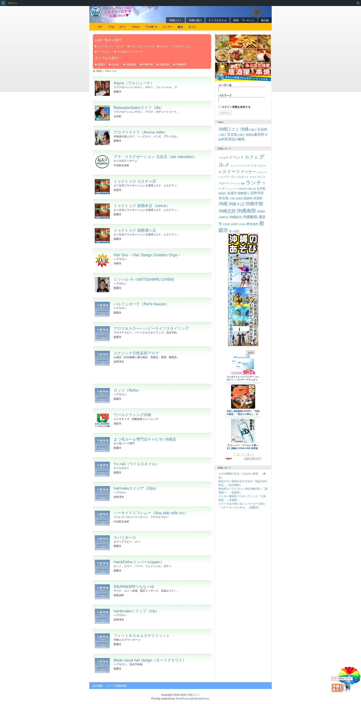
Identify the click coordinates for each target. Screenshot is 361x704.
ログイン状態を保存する (236, 107)
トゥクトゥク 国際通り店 (135, 230)
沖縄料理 (223, 217)
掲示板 (265, 20)
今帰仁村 (251, 188)
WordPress (182, 698)
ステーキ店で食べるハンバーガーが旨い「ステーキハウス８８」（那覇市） (242, 505)
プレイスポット (240, 176)
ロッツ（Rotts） (127, 390)
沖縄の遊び (195, 20)
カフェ (251, 157)
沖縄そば (236, 203)
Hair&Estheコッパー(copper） (139, 561)
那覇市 (101, 64)
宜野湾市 (257, 192)
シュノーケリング (240, 165)
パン (226, 176)
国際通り (243, 193)
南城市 (222, 193)
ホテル (253, 176)
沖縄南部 (131, 64)
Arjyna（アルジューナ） (134, 82)
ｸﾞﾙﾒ (111, 27)
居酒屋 (239, 198)
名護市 (232, 193)
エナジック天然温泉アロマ (136, 352)
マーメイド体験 (238, 183)
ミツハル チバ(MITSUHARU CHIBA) (144, 279)
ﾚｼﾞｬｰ (123, 27)
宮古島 (223, 197)
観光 (180, 27)
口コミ (192, 27)
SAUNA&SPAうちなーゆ (134, 586)
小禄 (232, 198)
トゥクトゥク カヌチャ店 (135, 181)
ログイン (13, 3)
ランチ (254, 182)
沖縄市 (261, 211)
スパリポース (125, 537)
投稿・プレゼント (243, 20)
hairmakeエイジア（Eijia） (136, 488)
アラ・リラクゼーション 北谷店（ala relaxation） (155, 156)
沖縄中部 (147, 64)
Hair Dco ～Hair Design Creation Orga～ (147, 254)
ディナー (248, 171)
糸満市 (234, 224)
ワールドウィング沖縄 (132, 414)
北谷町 (115, 64)
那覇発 (255, 134)
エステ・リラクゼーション (175, 46)
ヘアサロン (104, 51)
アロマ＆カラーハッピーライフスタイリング (151, 328)
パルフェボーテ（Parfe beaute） (141, 303)
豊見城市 (252, 224)
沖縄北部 (164, 64)
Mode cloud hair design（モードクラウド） (150, 660)
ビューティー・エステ (110, 46)
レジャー (233, 188)
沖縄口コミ (175, 20)
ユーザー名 (225, 85)
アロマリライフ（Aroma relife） (141, 132)
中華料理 (242, 188)
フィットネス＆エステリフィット (142, 635)
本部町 (258, 198)
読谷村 (242, 224)
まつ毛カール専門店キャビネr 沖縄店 (145, 439)
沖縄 (223, 203)
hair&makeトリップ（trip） (136, 610)
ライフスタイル (217, 20)
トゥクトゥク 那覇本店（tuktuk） (142, 205)
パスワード (225, 95)
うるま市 (223, 157)
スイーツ (231, 171)
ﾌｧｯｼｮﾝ (136, 27)
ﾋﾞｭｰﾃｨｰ (167, 27)
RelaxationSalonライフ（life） (139, 107)
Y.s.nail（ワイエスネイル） (136, 463)
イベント (236, 157)
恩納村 (248, 198)
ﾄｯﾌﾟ (100, 27)
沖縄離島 (181, 64)
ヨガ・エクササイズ (142, 46)
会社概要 (97, 685)
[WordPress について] (3, 3)
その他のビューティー (130, 51)
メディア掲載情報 (116, 685)
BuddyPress (202, 698)
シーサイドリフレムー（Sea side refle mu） (151, 512)
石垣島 (226, 224)
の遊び (248, 129)
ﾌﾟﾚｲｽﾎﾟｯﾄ (151, 27)
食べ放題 (234, 231)
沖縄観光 (235, 217)
